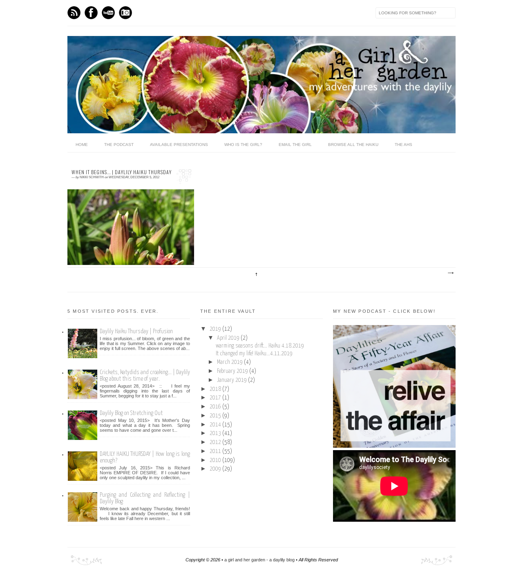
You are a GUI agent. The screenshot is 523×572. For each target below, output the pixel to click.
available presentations (179, 144)
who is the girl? (243, 144)
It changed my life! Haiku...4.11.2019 (254, 354)
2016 (216, 407)
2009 (216, 469)
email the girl (295, 144)
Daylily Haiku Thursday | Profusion (136, 331)
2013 (216, 433)
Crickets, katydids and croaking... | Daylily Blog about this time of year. (145, 375)
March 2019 (230, 362)
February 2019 (233, 371)
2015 (216, 416)
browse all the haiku (353, 144)
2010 (216, 460)
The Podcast (119, 144)
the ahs (403, 144)
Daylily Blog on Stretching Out (131, 413)
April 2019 (229, 338)
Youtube (108, 12)
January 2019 (232, 380)
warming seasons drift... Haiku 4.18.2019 (260, 346)
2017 (216, 398)
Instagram (125, 12)
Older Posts (450, 273)
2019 (216, 329)
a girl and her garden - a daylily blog (259, 559)
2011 (216, 451)
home (82, 144)
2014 (216, 425)
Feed (73, 12)
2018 (216, 389)
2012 (216, 442)
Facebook (91, 12)
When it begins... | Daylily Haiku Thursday (122, 172)
